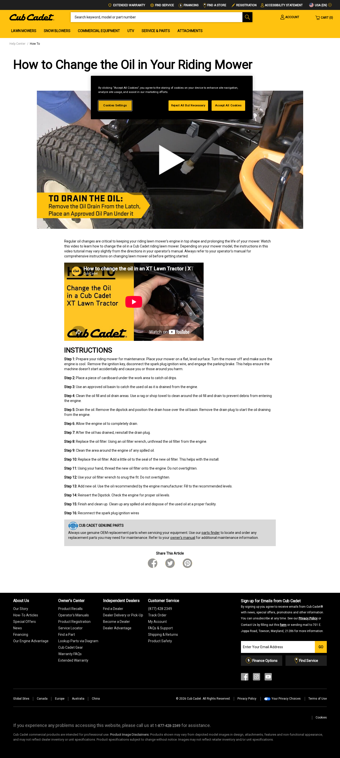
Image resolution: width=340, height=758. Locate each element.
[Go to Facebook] (244, 677)
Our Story (20, 609)
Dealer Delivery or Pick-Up (123, 615)
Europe (59, 698)
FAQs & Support (160, 628)
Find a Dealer (113, 609)
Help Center (17, 43)
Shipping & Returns (163, 635)
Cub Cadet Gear (70, 647)
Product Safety (160, 641)
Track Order (157, 615)
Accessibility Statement (284, 5)
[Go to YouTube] (268, 677)
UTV (130, 31)
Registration (246, 5)
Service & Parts (156, 31)
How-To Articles (25, 615)
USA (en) (320, 5)
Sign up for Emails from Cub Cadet (282, 615)
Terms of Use (317, 698)
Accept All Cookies (228, 105)
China (96, 698)
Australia (78, 698)
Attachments (190, 31)
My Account (157, 622)
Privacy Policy (308, 618)
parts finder (211, 533)
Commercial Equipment (99, 31)
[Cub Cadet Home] (31, 17)
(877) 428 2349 (160, 609)
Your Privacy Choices (286, 698)
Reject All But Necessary (188, 105)
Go (321, 647)
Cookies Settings (115, 105)
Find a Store (216, 5)
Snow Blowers (57, 31)
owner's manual (182, 538)
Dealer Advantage (117, 628)
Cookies (321, 717)
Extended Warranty (129, 5)
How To (35, 43)
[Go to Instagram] (256, 677)
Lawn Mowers (23, 31)
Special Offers (24, 622)
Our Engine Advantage (31, 641)
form (283, 625)
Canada (42, 698)
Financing (191, 5)
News (17, 628)
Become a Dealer (116, 622)
